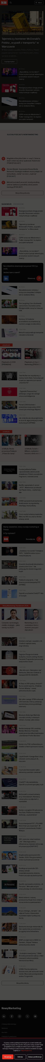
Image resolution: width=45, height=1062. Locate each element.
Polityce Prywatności (26, 1050)
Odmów (20, 1057)
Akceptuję (7, 1057)
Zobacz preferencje (35, 1057)
